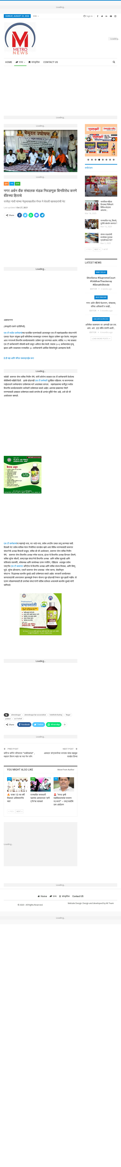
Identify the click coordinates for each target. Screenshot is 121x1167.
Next (113, 139)
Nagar (68, 715)
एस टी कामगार (17, 566)
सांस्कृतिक (35, 62)
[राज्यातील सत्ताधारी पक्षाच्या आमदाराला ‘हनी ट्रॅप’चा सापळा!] (40, 784)
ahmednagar (16, 715)
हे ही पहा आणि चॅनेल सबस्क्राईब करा (19, 358)
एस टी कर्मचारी (41, 380)
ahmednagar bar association (35, 715)
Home (8, 62)
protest (8, 719)
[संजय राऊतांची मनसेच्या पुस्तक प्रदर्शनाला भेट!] (91, 238)
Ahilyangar (101, 297)
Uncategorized (101, 319)
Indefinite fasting (56, 715)
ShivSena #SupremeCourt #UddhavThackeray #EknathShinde (101, 281)
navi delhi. (101, 272)
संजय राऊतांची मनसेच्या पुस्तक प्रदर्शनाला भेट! (106, 237)
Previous (88, 139)
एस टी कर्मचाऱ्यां (10, 543)
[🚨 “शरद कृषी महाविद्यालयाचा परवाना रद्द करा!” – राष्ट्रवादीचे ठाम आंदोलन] (64, 784)
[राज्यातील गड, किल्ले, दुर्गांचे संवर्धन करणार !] (91, 224)
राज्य (35, 16)
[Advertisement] (60, 89)
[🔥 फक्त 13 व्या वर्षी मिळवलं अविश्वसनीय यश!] (17, 784)
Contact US (50, 62)
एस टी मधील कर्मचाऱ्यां (13, 332)
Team (111, 903)
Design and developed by (94, 903)
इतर (6, 184)
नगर (11, 184)
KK (107, 903)
